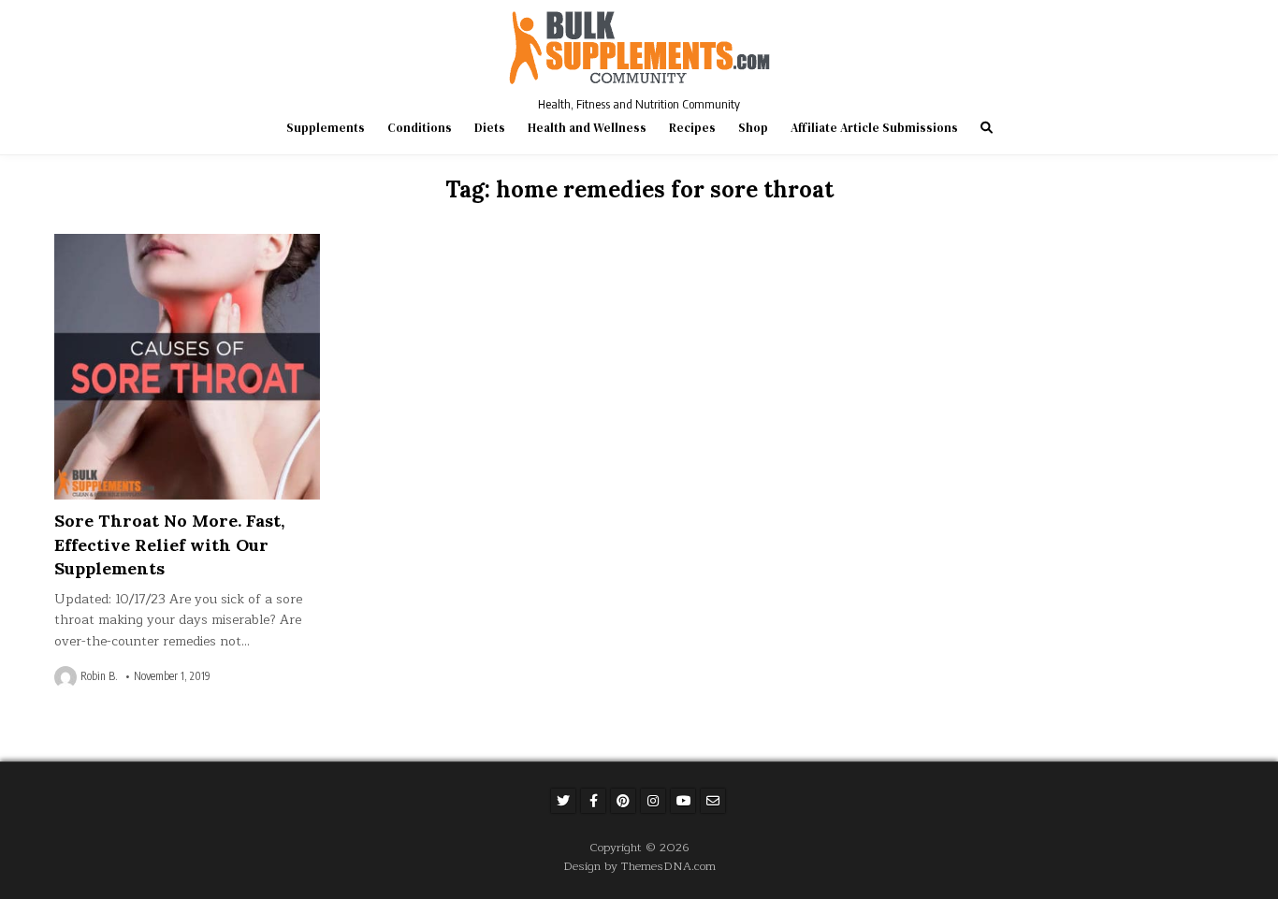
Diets (489, 128)
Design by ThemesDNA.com (639, 866)
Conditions (419, 128)
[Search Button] (986, 127)
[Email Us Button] (713, 801)
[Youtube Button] (683, 801)
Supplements (325, 128)
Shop (753, 128)
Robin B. (99, 676)
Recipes (692, 128)
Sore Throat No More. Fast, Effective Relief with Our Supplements (169, 544)
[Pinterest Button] (623, 801)
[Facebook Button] (593, 801)
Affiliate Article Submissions (874, 128)
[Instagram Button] (653, 801)
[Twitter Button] (563, 801)
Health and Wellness (587, 128)
